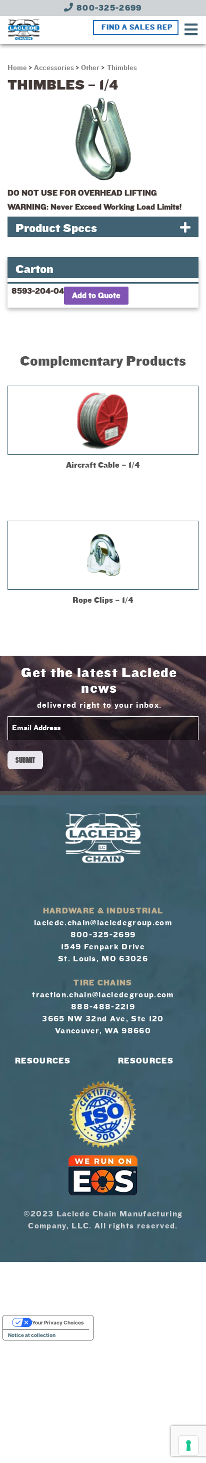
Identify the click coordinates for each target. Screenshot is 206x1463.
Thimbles (122, 68)
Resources (42, 1060)
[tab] (103, 227)
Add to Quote (96, 295)
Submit (25, 760)
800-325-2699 (108, 8)
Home (18, 68)
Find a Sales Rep (137, 28)
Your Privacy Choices (58, 1322)
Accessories (54, 68)
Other (90, 68)
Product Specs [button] (56, 228)
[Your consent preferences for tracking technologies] (188, 1445)
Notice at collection (32, 1335)
